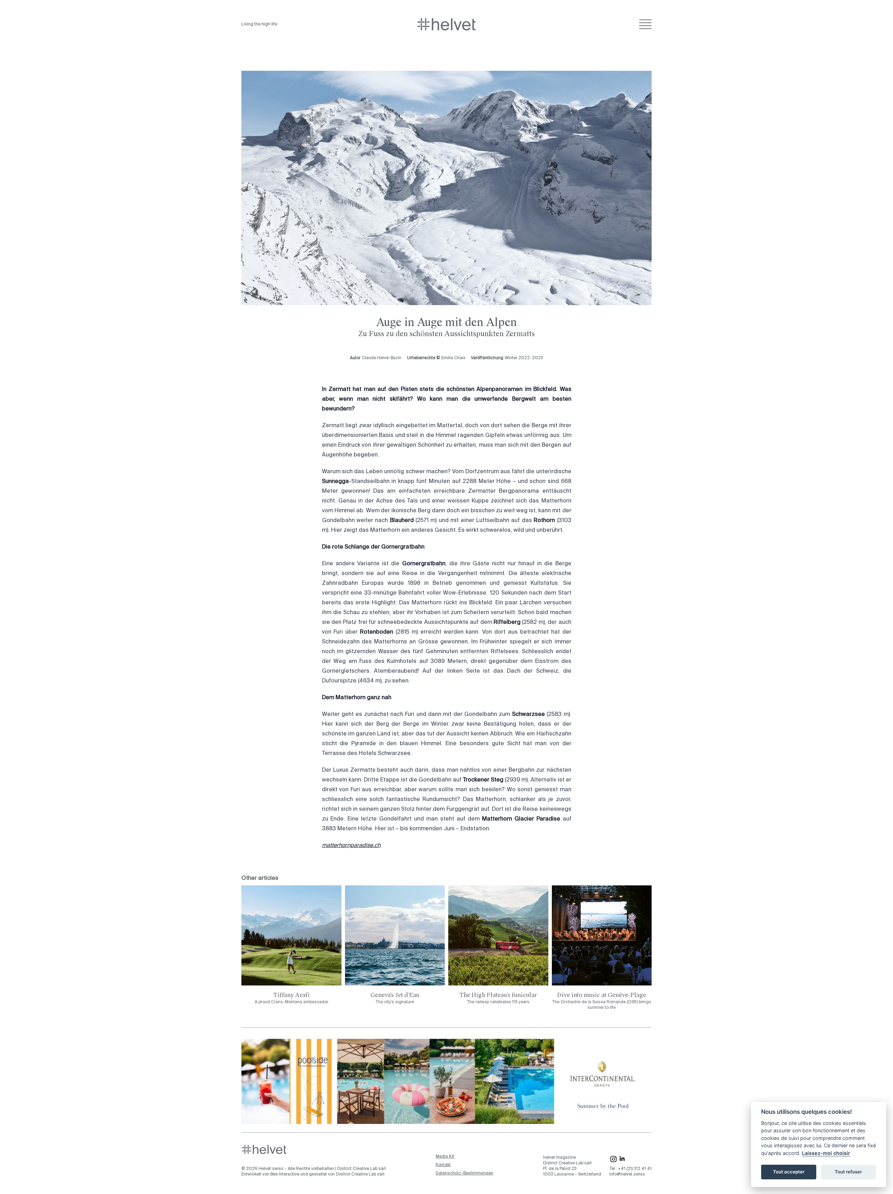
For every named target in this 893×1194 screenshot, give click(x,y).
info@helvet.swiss (627, 1174)
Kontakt (443, 1165)
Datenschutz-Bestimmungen (464, 1173)
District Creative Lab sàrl (361, 1169)
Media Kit (445, 1157)
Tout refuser (848, 1171)
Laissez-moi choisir (826, 1153)
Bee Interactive (284, 1174)
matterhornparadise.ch (351, 845)
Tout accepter (788, 1171)
